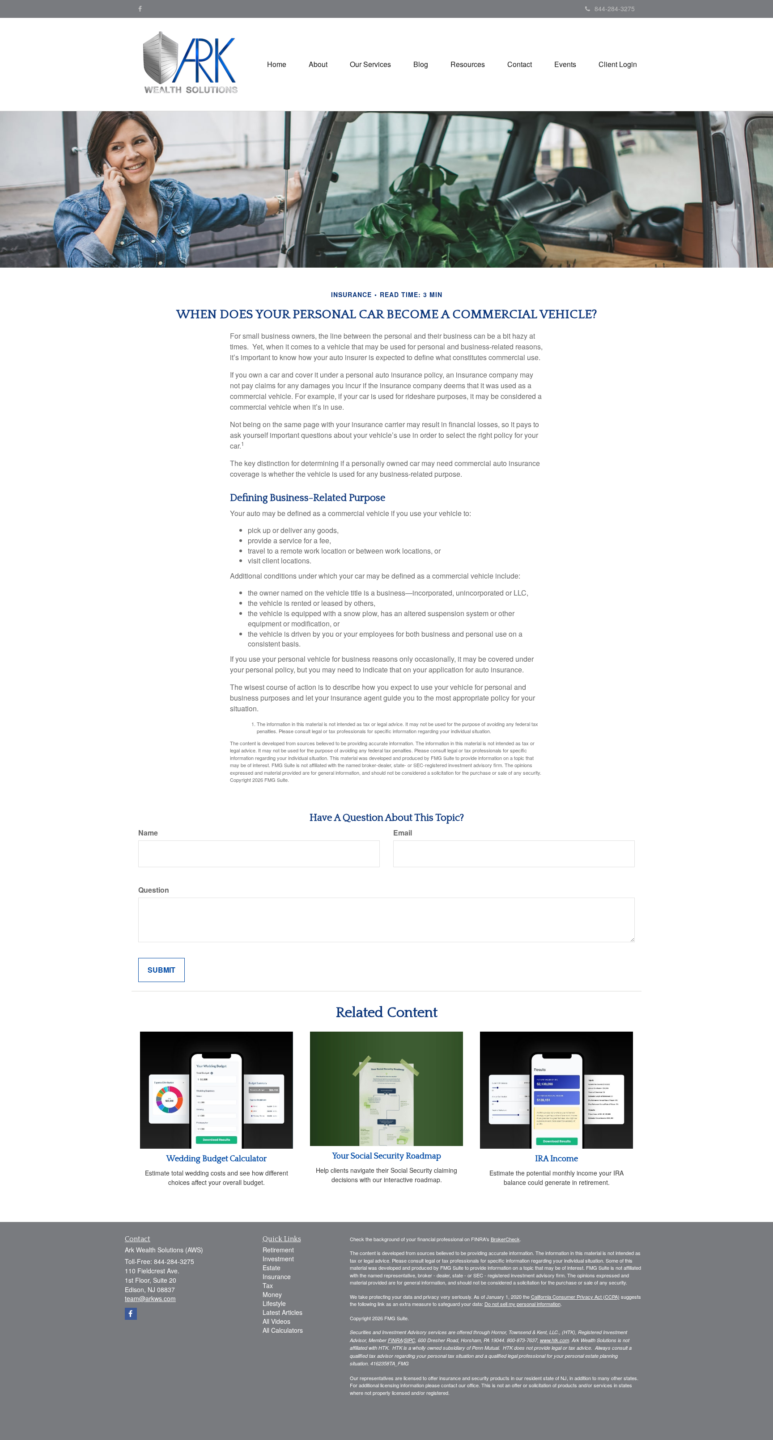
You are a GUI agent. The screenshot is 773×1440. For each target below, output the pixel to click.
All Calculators (283, 1330)
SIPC (409, 1340)
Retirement (278, 1249)
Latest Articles (282, 1312)
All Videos (276, 1321)
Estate (271, 1267)
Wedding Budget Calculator (216, 1159)
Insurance (277, 1276)
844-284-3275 (615, 8)
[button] (318, 64)
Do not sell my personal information (522, 1303)
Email (402, 833)
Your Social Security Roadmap (386, 1156)
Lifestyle (274, 1303)
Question (153, 890)
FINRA (395, 1340)
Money (272, 1294)
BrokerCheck (505, 1239)
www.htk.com (554, 1340)
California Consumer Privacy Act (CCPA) (575, 1296)
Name (148, 833)
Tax (268, 1285)
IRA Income (556, 1159)
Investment (278, 1258)
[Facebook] (140, 8)
